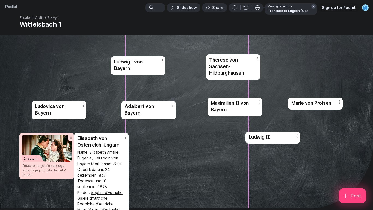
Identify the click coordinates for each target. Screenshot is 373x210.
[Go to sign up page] (365, 7)
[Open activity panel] (234, 7)
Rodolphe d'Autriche (95, 204)
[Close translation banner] (313, 6)
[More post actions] (83, 105)
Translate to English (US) (288, 11)
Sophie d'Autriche (107, 192)
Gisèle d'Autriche (92, 198)
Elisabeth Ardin (32, 18)
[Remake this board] (246, 7)
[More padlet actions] (257, 7)
